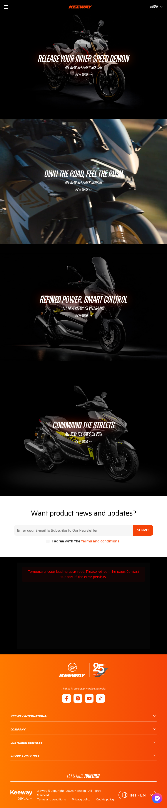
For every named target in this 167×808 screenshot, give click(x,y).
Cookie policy (105, 799)
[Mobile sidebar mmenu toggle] (6, 7)
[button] (138, 795)
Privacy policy (81, 799)
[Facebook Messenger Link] (157, 798)
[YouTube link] (89, 698)
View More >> (83, 75)
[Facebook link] (66, 698)
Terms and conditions (51, 799)
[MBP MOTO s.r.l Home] (80, 6)
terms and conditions (100, 541)
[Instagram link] (77, 698)
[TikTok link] (100, 698)
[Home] (84, 670)
